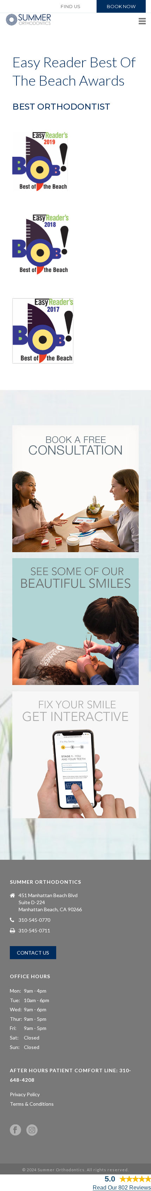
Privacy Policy (25, 1094)
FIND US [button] (70, 6)
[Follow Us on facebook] (15, 1130)
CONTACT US (33, 953)
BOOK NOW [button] (121, 6)
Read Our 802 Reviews (122, 1188)
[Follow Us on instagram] (32, 1130)
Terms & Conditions (32, 1104)
